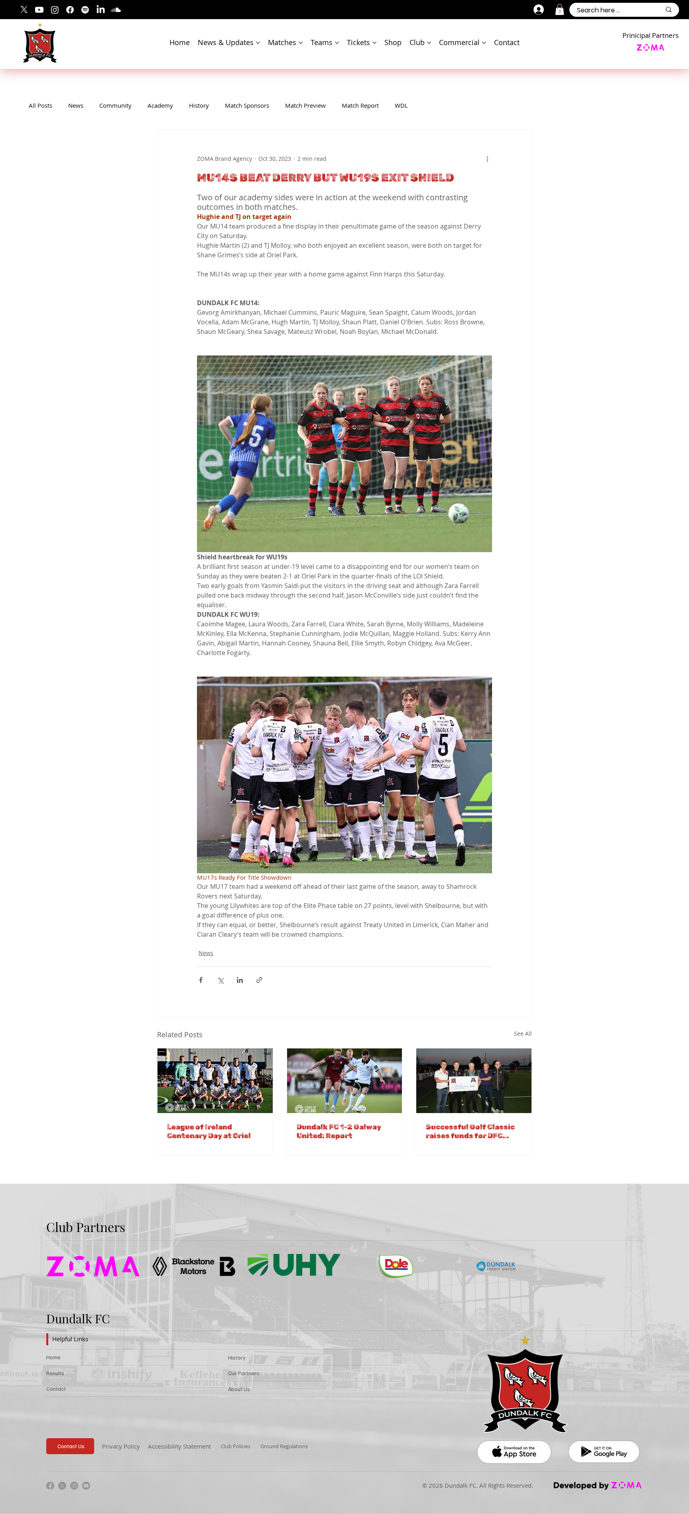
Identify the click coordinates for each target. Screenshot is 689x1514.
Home (53, 1357)
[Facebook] (70, 10)
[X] (24, 10)
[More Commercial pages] (484, 43)
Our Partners (243, 1373)
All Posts (40, 105)
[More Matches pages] (301, 43)
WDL (401, 105)
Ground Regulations (284, 1446)
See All (523, 1033)
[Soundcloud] (116, 10)
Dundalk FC (78, 1318)
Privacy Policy (121, 1446)
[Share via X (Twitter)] (220, 980)
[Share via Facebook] (201, 980)
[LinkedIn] (101, 10)
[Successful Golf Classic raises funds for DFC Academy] (474, 1080)
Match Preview (305, 105)
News (75, 105)
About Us (239, 1389)
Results (55, 1373)
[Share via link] (259, 980)
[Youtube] (39, 10)
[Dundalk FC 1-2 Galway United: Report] (344, 1080)
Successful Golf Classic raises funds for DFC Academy (470, 1131)
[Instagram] (55, 10)
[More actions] (487, 159)
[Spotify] (85, 10)
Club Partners (85, 1226)
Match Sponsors (247, 105)
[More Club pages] (429, 43)
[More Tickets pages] (374, 43)
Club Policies (235, 1446)
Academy (160, 105)
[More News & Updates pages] (258, 43)
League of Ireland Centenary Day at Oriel (209, 1131)
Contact (56, 1388)
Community (115, 105)
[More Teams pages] (337, 43)
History (199, 105)
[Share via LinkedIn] (240, 980)
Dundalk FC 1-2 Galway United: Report (339, 1131)
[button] (559, 9)
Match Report (360, 105)
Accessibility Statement (179, 1446)
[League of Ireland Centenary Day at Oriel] (215, 1080)
